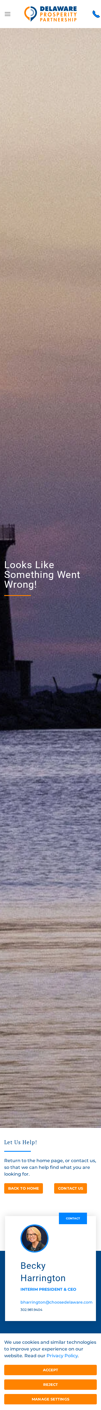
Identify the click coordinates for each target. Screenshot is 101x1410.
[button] (7, 14)
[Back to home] (50, 14)
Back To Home (23, 1188)
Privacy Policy (62, 1355)
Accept (50, 1370)
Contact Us (70, 1188)
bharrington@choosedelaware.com (56, 1302)
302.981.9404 (31, 1310)
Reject (50, 1384)
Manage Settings (50, 1399)
